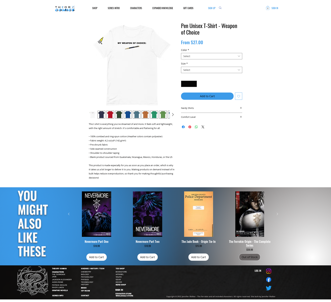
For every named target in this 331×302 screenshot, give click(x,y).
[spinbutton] (189, 84)
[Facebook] (268, 279)
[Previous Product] (69, 214)
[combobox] (211, 56)
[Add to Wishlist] (238, 96)
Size (184, 63)
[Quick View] (96, 214)
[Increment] (194, 84)
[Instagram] (268, 271)
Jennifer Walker (268, 296)
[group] (173, 226)
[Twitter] (268, 288)
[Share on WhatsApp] (196, 127)
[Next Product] (277, 214)
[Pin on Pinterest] (190, 127)
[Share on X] (203, 127)
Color (185, 50)
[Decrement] (184, 84)
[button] (97, 8)
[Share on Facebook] (183, 127)
